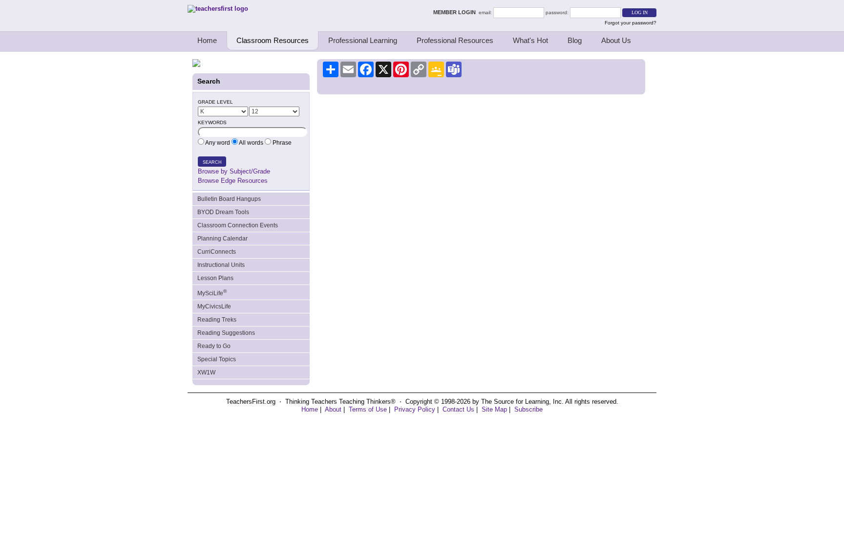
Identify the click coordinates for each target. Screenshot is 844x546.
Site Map (494, 409)
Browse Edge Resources (233, 180)
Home (207, 40)
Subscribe (528, 409)
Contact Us (458, 409)
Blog (575, 40)
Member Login (456, 12)
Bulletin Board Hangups (229, 199)
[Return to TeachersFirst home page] (218, 8)
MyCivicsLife (214, 306)
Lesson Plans (215, 278)
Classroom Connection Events (237, 225)
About (333, 409)
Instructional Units (221, 265)
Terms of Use (368, 409)
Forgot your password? (630, 22)
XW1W (206, 372)
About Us (616, 40)
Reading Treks (216, 319)
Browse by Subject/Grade (234, 171)
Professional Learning (362, 40)
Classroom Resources (272, 40)
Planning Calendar (222, 238)
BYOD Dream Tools (223, 212)
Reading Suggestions (226, 332)
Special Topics (216, 359)
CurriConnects (216, 251)
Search (212, 162)
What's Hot (530, 40)
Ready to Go (214, 346)
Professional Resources (455, 40)
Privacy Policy (414, 409)
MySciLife (212, 292)
